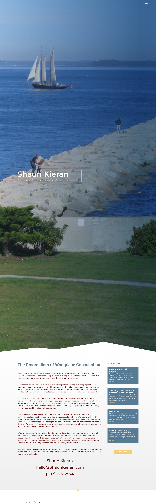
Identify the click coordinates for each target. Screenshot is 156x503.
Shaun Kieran (43, 174)
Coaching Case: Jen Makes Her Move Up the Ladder (122, 391)
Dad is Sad (114, 412)
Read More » (112, 381)
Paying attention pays (120, 430)
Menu (146, 4)
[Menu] (142, 4)
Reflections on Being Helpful (119, 370)
